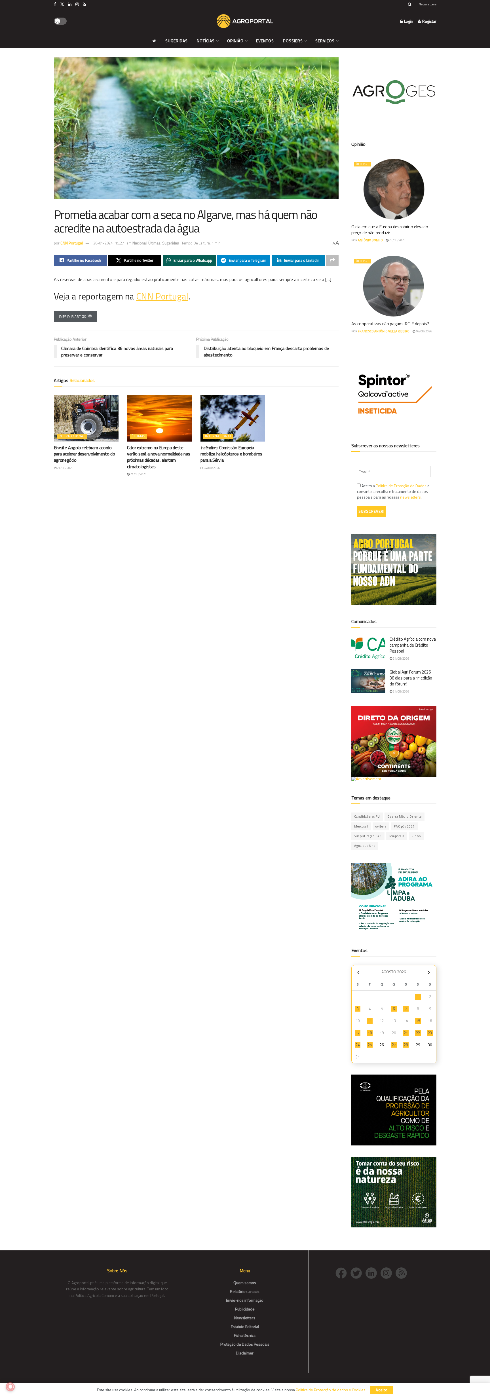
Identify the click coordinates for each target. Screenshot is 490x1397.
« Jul (358, 972)
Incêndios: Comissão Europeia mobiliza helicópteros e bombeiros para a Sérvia (231, 454)
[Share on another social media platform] (332, 260)
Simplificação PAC (368, 836)
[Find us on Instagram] (77, 4)
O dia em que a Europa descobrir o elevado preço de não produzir (389, 229)
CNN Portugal (71, 243)
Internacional (71, 436)
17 (358, 1033)
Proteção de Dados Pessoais (244, 1344)
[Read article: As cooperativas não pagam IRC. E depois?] (393, 286)
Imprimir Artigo (72, 316)
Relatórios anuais (244, 1291)
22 (418, 1033)
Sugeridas (176, 41)
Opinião (235, 41)
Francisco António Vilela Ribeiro (383, 331)
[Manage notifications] (10, 1386)
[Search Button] (409, 4)
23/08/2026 (396, 240)
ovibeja (380, 826)
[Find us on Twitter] (62, 4)
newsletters (410, 497)
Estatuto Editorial (245, 1327)
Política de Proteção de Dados (401, 486)
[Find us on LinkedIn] (69, 4)
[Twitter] (358, 1273)
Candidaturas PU (367, 816)
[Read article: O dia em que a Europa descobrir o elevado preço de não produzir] (393, 189)
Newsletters (427, 4)
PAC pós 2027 (404, 826)
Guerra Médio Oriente (404, 816)
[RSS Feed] (403, 1273)
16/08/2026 (423, 331)
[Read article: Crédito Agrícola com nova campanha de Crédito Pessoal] (368, 648)
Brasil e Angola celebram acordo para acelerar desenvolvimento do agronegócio (84, 454)
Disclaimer (245, 1353)
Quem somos (244, 1283)
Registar (428, 21)
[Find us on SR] (84, 4)
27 (394, 1045)
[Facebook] (342, 1273)
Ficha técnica (244, 1335)
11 (370, 1021)
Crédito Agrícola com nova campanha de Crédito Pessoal (413, 645)
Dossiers (293, 41)
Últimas (154, 243)
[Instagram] (388, 1273)
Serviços (325, 41)
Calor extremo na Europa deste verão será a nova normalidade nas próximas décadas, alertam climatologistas (158, 457)
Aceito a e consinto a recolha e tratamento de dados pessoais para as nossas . (393, 491)
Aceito (382, 1390)
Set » (428, 972)
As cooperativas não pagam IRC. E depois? (390, 323)
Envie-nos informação (244, 1300)
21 (406, 1033)
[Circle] (373, 1273)
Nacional (139, 243)
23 (430, 1033)
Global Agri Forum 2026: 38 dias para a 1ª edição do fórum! (411, 678)
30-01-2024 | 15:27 (108, 243)
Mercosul (361, 826)
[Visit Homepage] (245, 21)
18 (370, 1033)
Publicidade (245, 1309)
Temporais (396, 836)
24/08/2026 (64, 468)
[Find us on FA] (55, 4)
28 (406, 1045)
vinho (416, 836)
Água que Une (364, 845)
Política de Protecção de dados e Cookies (331, 1390)
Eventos (265, 41)
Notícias (206, 41)
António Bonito (370, 240)
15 (418, 1021)
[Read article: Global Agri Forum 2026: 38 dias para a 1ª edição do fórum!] (368, 681)
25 (370, 1045)
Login (408, 21)
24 (358, 1045)
